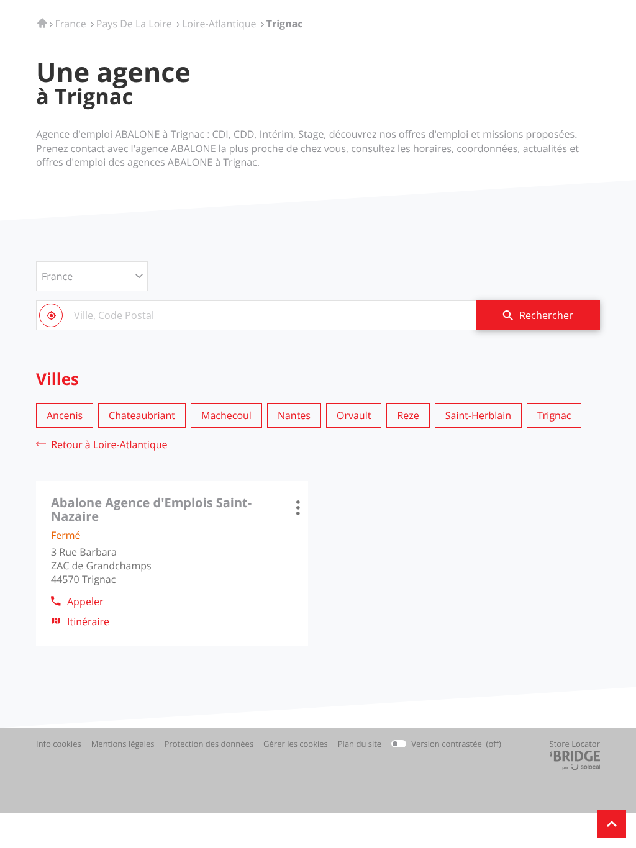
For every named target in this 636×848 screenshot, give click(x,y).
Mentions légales (123, 744)
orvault (354, 415)
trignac (554, 415)
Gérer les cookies (295, 743)
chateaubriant (142, 415)
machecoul (226, 415)
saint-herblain (478, 415)
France (57, 276)
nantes (294, 415)
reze (408, 415)
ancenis (65, 415)
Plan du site (359, 743)
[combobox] (256, 315)
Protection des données (209, 744)
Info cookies (58, 744)
